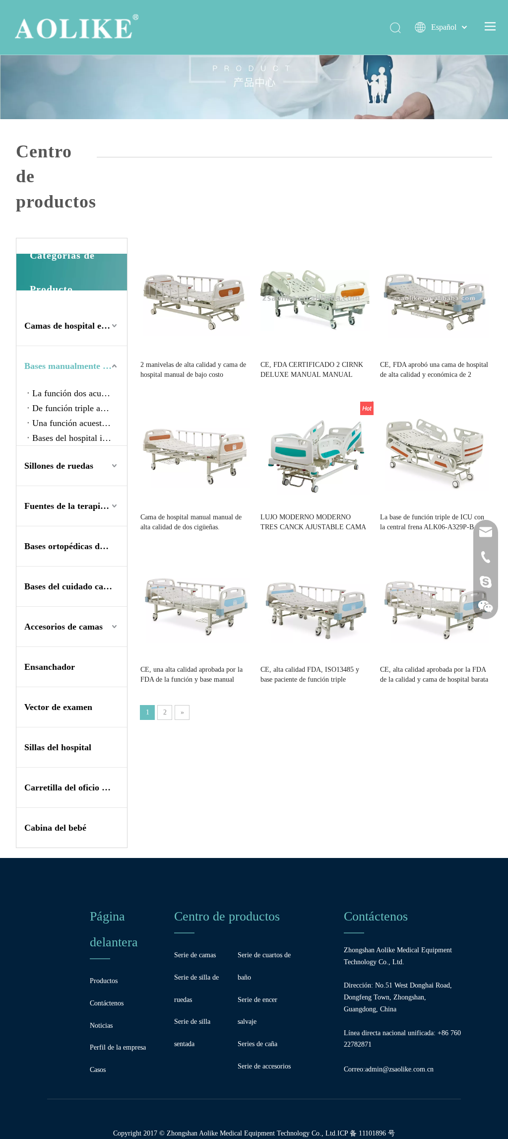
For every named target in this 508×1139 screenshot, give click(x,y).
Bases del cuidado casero (71, 586)
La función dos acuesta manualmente (79, 393)
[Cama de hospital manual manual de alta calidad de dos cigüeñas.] (195, 452)
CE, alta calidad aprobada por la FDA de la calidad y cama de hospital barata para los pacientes (434, 675)
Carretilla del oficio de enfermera (75, 787)
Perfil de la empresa (118, 1047)
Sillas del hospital (57, 747)
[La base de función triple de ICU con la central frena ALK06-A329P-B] (434, 452)
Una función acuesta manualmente (79, 423)
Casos (98, 1069)
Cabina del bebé (55, 828)
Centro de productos (227, 916)
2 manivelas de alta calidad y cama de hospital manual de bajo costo (193, 369)
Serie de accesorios (264, 1066)
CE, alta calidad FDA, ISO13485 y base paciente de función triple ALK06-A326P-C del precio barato (310, 675)
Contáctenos (107, 1003)
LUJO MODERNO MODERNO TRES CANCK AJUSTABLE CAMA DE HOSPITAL (313, 522)
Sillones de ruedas (58, 466)
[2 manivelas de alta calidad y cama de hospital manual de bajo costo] (195, 299)
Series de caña (257, 1044)
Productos (104, 981)
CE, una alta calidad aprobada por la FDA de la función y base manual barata (191, 675)
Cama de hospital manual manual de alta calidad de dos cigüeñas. (191, 522)
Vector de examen (58, 707)
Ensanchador (49, 667)
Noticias (101, 1025)
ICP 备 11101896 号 (366, 1133)
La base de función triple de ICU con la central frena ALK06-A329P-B (432, 522)
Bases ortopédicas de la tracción (75, 546)
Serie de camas (195, 955)
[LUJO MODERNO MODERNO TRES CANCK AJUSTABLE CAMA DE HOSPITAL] (315, 452)
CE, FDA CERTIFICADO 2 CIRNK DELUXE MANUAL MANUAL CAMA (311, 370)
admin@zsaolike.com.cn (399, 1069)
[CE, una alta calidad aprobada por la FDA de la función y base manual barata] (195, 604)
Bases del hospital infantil (79, 438)
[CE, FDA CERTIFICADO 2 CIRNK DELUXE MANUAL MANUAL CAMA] (315, 299)
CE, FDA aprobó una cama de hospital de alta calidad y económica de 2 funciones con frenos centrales (434, 370)
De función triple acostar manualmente (79, 408)
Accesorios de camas (63, 627)
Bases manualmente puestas (75, 366)
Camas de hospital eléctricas (75, 326)
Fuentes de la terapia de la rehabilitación (75, 506)
